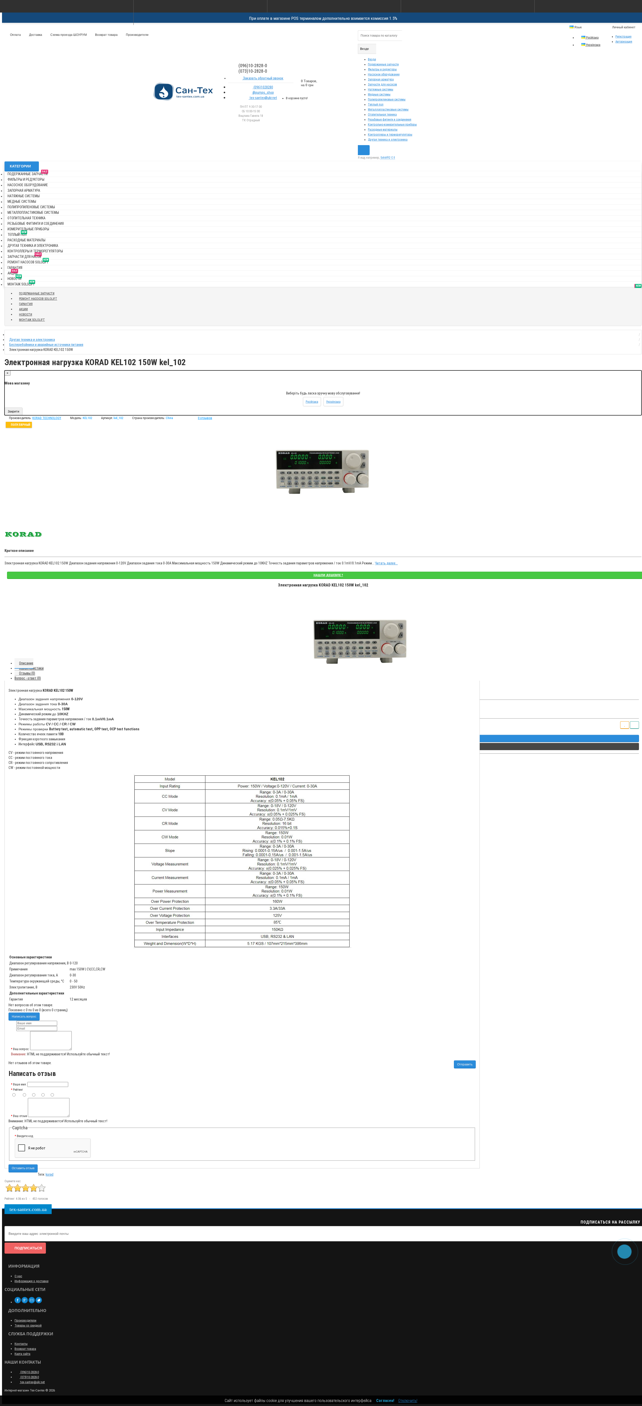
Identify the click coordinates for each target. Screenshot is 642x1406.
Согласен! (385, 1400)
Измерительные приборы (28, 229)
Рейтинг (18, 1089)
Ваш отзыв (20, 1116)
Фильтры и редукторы (382, 69)
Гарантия (15, 268)
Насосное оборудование (383, 74)
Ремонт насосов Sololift (28, 261)
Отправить (464, 1064)
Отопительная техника (382, 114)
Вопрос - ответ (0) (28, 678)
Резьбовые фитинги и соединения (389, 119)
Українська (592, 45)
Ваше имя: (20, 1084)
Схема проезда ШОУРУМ (68, 35)
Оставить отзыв (23, 1168)
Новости (14, 278)
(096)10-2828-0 (29, 1372)
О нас (18, 1276)
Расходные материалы (382, 129)
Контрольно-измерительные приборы (392, 124)
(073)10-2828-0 (29, 1377)
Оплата (15, 35)
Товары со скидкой (28, 1325)
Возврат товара (106, 35)
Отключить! (407, 1400)
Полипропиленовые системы (387, 99)
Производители (136, 35)
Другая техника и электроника (388, 139)
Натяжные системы (380, 89)
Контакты (21, 1344)
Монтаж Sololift (21, 283)
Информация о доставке (31, 1281)
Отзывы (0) (27, 673)
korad (49, 1174)
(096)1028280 (263, 87)
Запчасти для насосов (382, 84)
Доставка (35, 35)
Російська (592, 37)
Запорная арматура (381, 79)
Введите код (25, 1136)
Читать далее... (386, 563)
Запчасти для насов (24, 256)
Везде (372, 59)
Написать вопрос (24, 1016)
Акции (13, 272)
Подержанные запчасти (383, 64)
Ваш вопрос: (21, 1049)
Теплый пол (375, 104)
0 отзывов (205, 418)
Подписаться (28, 1248)
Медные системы (379, 94)
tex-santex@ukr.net (263, 98)
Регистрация (623, 36)
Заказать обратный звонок (262, 78)
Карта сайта (22, 1354)
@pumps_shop (263, 92)
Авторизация (623, 41)
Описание (26, 663)
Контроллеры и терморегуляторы (390, 134)
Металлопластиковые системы (388, 109)
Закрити (13, 411)
